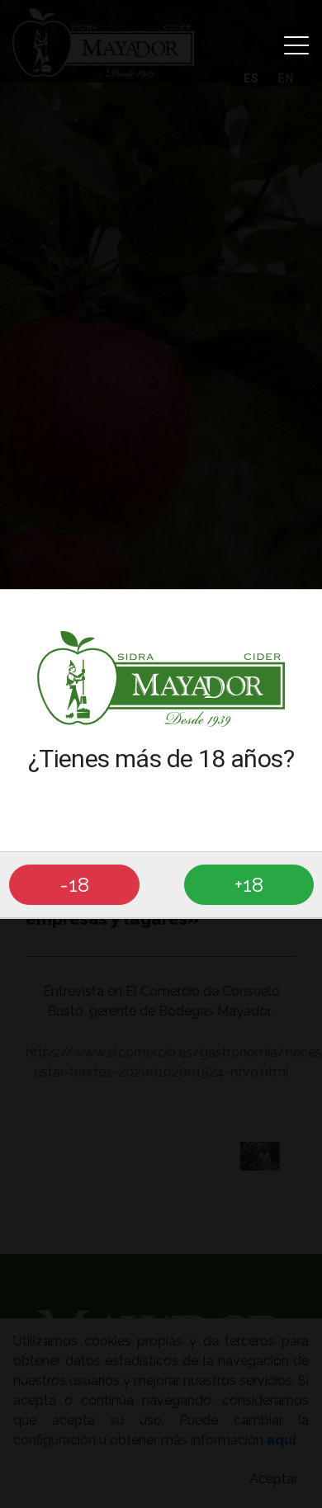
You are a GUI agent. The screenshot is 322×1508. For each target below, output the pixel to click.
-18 (74, 884)
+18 (248, 884)
